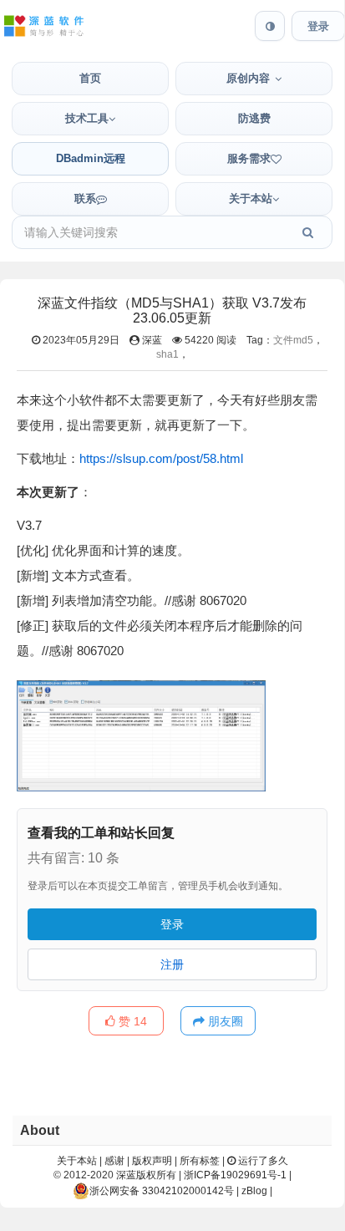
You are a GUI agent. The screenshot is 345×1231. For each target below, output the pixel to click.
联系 (85, 198)
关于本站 (250, 198)
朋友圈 (224, 1021)
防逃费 (254, 118)
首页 (90, 78)
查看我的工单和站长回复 (101, 833)
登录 (318, 26)
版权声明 (152, 1161)
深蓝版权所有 (146, 1175)
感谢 (114, 1161)
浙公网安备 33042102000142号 (161, 1191)
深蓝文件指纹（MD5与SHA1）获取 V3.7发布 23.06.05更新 (172, 310)
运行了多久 (262, 1161)
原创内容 (248, 78)
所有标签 (200, 1161)
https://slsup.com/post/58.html (161, 458)
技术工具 (87, 118)
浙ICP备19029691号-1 (235, 1175)
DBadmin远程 (90, 158)
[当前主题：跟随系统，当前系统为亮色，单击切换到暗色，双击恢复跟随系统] (270, 26)
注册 (172, 964)
